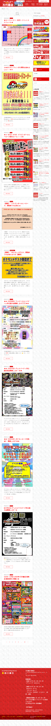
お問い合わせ (44, 1)
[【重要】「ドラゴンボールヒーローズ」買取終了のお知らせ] (17, 228)
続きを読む (8, 57)
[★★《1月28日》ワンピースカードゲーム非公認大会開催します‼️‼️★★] (17, 348)
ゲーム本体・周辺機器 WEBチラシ (43, 148)
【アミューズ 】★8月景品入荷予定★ (43, 114)
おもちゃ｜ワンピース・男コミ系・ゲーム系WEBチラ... (44, 173)
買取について (20, 4)
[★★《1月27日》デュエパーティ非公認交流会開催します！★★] (17, 415)
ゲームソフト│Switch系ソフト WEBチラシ (43, 136)
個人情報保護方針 (29, 1)
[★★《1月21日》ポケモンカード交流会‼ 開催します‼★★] (17, 486)
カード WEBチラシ (42, 182)
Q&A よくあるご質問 (11, 716)
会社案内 (3, 716)
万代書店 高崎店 (39, 716)
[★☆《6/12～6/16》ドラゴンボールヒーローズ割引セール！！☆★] (17, 181)
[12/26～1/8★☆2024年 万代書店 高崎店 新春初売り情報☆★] (17, 623)
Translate (43, 15)
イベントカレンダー (39, 4)
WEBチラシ (46, 4)
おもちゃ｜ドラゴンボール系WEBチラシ (44, 104)
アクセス (26, 4)
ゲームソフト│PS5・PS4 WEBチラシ (44, 160)
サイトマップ (35, 1)
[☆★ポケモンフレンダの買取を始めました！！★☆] (17, 114)
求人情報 (33, 4)
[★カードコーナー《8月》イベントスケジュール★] (17, 45)
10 (24, 642)
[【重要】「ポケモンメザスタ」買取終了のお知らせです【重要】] (17, 277)
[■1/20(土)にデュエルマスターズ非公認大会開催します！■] (17, 554)
